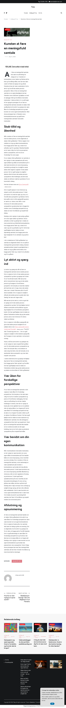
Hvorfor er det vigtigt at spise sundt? (10, 597)
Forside (26, 13)
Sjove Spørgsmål (23, 184)
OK (52, 703)
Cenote (32, 702)
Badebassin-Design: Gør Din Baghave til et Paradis (24, 597)
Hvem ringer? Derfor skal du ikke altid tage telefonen (26, 666)
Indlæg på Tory (33, 13)
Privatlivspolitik (9, 662)
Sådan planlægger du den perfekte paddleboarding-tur (25, 642)
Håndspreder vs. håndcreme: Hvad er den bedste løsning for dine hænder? (55, 643)
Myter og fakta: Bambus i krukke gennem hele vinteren (25, 681)
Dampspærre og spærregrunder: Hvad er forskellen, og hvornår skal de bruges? (10, 644)
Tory (33, 7)
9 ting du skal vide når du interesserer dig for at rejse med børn (40, 643)
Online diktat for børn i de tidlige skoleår (26, 660)
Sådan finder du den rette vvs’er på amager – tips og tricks (26, 673)
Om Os (40, 13)
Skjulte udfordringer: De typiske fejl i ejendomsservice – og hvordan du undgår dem (26, 690)
